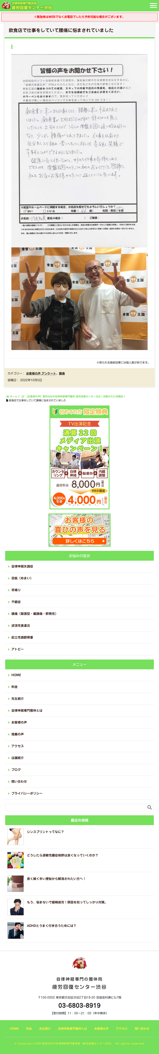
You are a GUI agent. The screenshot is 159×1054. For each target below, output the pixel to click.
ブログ (16, 769)
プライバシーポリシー (26, 793)
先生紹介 (17, 698)
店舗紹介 (17, 757)
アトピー (17, 649)
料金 (14, 686)
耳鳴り (16, 590)
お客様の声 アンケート (41, 373)
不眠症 (16, 601)
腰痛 (62, 373)
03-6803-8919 (79, 1005)
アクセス (17, 746)
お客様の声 (19, 722)
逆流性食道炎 (20, 625)
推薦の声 (17, 734)
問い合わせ (19, 781)
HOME (16, 675)
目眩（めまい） (22, 578)
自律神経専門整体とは (26, 710)
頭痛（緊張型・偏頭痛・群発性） (34, 613)
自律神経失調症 (22, 566)
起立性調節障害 (22, 637)
